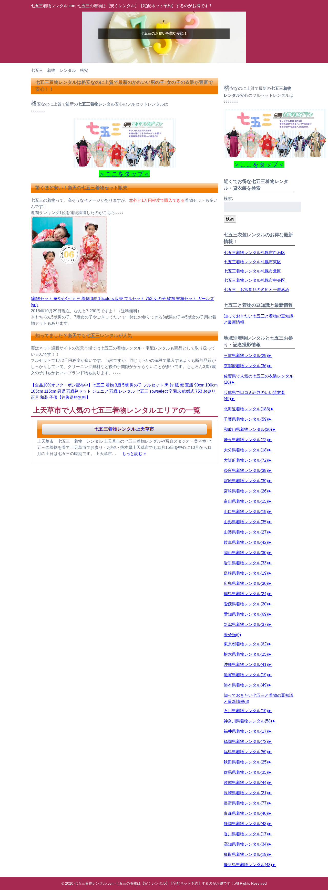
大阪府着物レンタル (246, 460)
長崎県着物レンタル (246, 793)
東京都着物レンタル (246, 644)
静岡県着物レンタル (246, 823)
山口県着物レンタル (246, 511)
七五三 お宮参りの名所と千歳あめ (256, 289)
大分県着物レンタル (246, 450)
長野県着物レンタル (246, 803)
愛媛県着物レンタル (246, 604)
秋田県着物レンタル (246, 762)
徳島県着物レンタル (246, 594)
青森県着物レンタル (246, 813)
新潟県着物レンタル (246, 624)
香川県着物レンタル (246, 834)
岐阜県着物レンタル (246, 542)
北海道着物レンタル (247, 409)
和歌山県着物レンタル (248, 429)
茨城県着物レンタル (246, 782)
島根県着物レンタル (246, 573)
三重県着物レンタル (246, 355)
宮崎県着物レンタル (246, 491)
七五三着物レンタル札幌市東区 (252, 262)
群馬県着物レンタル (246, 772)
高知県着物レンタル (246, 844)
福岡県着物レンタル (246, 741)
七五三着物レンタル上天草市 (124, 429)
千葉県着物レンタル (246, 419)
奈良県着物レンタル (246, 470)
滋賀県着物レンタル (246, 675)
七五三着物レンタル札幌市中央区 (254, 280)
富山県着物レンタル (246, 501)
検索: (228, 198)
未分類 (232, 635)
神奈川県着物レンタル (248, 721)
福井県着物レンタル (246, 731)
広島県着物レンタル (246, 583)
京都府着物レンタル (246, 366)
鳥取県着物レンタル (246, 854)
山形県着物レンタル (246, 522)
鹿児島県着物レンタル (248, 865)
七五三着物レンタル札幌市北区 (252, 271)
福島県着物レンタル (246, 752)
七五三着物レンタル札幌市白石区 (254, 252)
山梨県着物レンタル (246, 532)
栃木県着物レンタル (246, 654)
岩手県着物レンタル (246, 563)
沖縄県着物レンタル (246, 664)
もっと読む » (134, 453)
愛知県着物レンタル (246, 614)
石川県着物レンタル (246, 711)
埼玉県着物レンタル (246, 440)
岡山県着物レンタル (246, 552)
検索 (230, 219)
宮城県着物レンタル (246, 481)
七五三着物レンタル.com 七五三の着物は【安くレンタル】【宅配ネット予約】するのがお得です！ (122, 6)
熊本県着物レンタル (246, 685)
